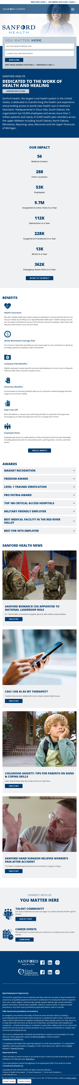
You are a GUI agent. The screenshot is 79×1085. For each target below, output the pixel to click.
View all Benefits (39, 450)
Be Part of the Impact (39, 278)
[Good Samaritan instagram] (57, 972)
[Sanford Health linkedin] (50, 962)
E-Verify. (31, 1046)
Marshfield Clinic (44, 65)
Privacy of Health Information (14, 1072)
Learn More (24, 939)
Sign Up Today (25, 919)
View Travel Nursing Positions (19, 65)
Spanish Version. (17, 1048)
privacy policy (71, 1078)
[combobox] (39, 46)
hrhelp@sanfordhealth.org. (12, 1039)
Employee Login (38, 2)
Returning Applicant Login (61, 2)
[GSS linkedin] (50, 972)
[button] (39, 470)
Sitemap (47, 1070)
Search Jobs (14, 60)
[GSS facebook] (42, 972)
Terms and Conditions (52, 1072)
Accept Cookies (9, 1081)
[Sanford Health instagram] (57, 962)
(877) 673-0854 (38, 1037)
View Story (14, 619)
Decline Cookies (24, 1081)
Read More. (30, 1059)
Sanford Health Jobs (15, 91)
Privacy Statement (34, 1072)
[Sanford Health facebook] (42, 962)
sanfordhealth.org (9, 1075)
